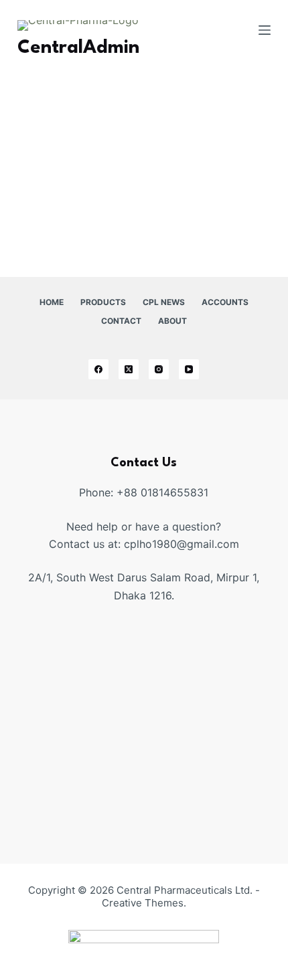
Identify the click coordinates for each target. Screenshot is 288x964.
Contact (121, 321)
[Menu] (265, 30)
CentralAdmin (199, 114)
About (172, 321)
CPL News (164, 302)
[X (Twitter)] (129, 369)
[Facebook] (98, 369)
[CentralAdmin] (38, 98)
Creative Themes (143, 902)
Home (52, 302)
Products (103, 302)
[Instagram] (159, 369)
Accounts (225, 302)
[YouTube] (189, 369)
